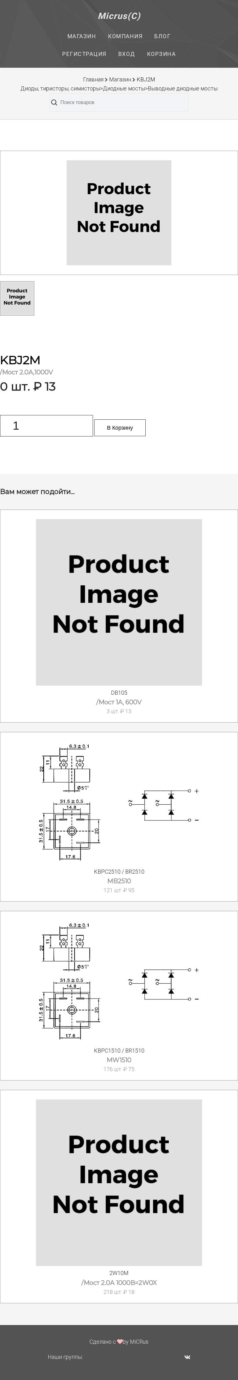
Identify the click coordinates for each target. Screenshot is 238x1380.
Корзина (161, 54)
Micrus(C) (119, 16)
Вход (126, 54)
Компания (125, 36)
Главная (93, 79)
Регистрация (84, 54)
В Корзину (120, 428)
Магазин (82, 36)
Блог (162, 36)
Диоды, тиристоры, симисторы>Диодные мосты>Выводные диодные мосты (119, 88)
